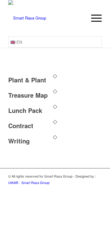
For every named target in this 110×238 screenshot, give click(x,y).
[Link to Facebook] (88, 189)
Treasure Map (28, 95)
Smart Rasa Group (35, 182)
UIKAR (13, 182)
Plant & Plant (27, 79)
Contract (20, 125)
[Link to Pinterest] (97, 189)
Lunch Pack (25, 110)
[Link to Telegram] (78, 189)
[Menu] (93, 18)
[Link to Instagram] (69, 189)
